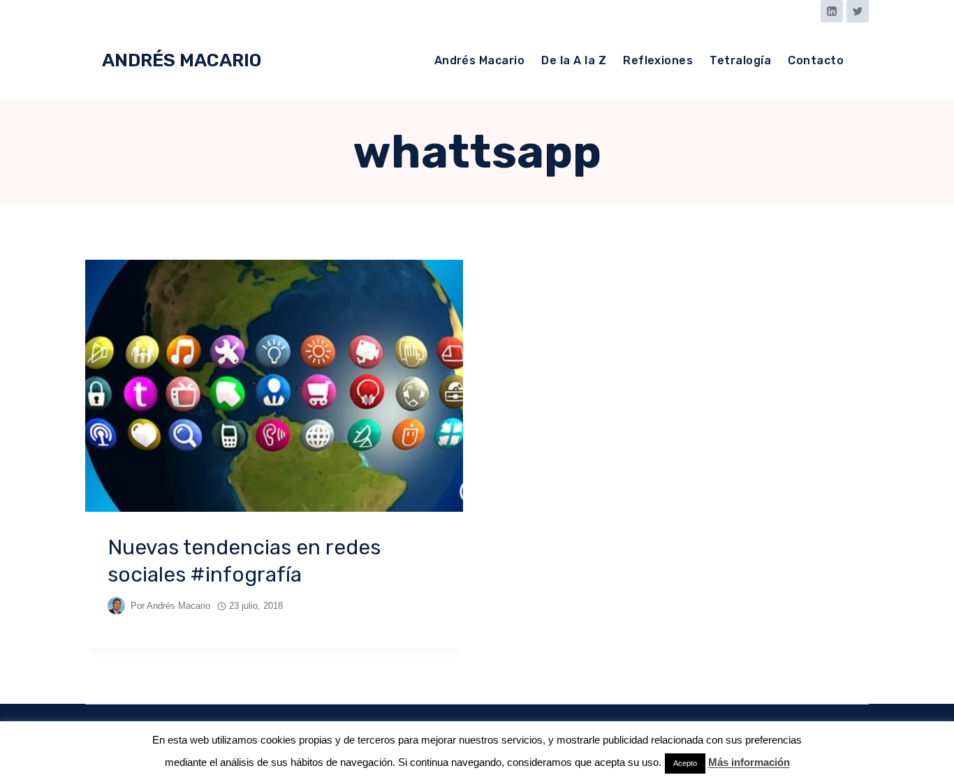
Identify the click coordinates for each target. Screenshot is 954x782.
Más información (749, 762)
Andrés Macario (479, 60)
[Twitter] (857, 11)
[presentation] (274, 386)
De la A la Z (573, 60)
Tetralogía (740, 60)
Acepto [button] (685, 763)
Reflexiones (658, 60)
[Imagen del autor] (116, 605)
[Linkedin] (832, 11)
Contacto (816, 60)
